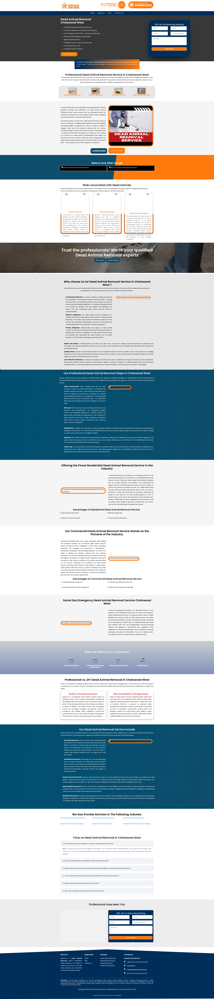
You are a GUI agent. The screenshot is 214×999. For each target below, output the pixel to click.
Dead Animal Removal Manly (102, 824)
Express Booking (113, 260)
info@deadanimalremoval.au (137, 970)
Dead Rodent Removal (107, 961)
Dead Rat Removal (106, 963)
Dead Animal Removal (107, 966)
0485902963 (143, 5)
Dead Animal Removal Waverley (103, 818)
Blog (110, 13)
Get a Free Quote (116, 151)
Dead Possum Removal (107, 958)
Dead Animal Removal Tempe (134, 818)
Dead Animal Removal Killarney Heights (137, 824)
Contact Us (119, 13)
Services (101, 13)
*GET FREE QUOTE (69, 54)
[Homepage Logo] (71, 5)
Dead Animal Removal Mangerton (73, 824)
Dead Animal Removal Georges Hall (73, 818)
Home (92, 13)
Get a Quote (100, 260)
